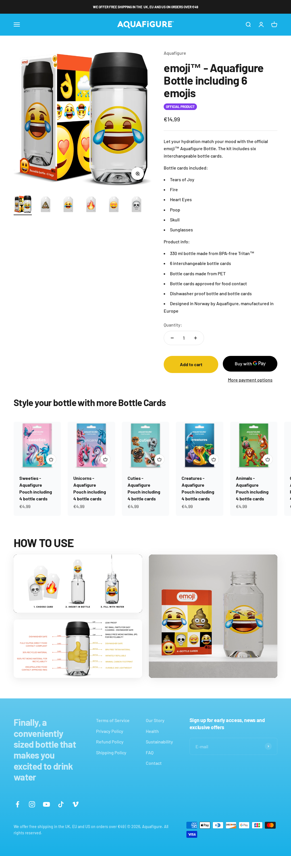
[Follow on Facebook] (17, 804)
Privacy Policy (109, 731)
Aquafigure (175, 53)
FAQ (149, 752)
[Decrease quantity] (172, 338)
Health (152, 731)
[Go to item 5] (114, 205)
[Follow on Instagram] (32, 804)
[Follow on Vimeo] (75, 804)
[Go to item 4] (91, 205)
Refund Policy (110, 741)
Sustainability (159, 741)
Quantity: (173, 324)
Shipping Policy (111, 752)
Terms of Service (113, 720)
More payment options (250, 379)
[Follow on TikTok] (61, 804)
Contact (154, 763)
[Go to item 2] (45, 205)
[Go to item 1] (23, 205)
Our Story (155, 720)
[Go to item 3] (68, 205)
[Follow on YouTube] (46, 804)
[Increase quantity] (195, 338)
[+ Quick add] (51, 459)
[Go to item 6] (136, 205)
